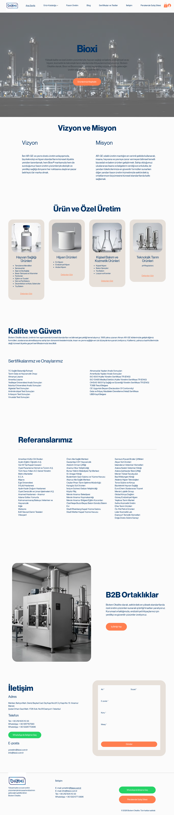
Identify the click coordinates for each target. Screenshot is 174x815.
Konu (103, 713)
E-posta (104, 701)
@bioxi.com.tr (75, 788)
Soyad (134, 689)
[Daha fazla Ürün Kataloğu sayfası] (57, 5)
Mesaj (104, 724)
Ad (102, 689)
